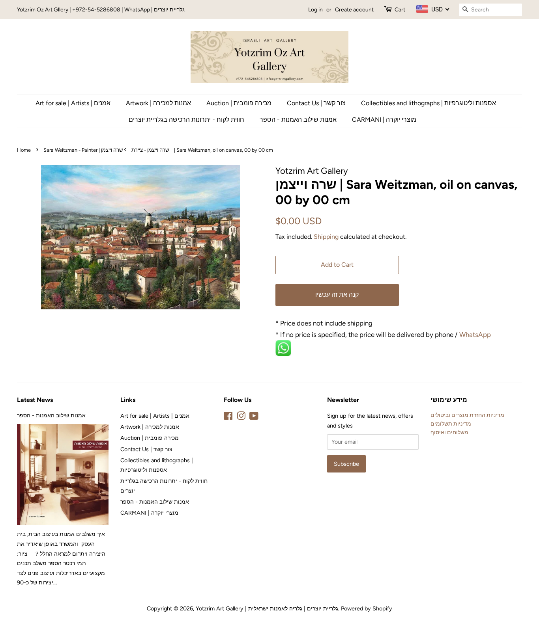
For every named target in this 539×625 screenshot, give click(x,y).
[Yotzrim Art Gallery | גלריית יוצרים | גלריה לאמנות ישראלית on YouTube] (253, 417)
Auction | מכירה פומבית (238, 103)
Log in (315, 9)
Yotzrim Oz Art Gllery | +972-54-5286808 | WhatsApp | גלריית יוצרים (101, 9)
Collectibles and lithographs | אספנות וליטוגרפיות (428, 103)
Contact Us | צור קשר (316, 103)
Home (24, 150)
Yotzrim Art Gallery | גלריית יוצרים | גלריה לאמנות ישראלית (267, 608)
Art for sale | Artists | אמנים (73, 103)
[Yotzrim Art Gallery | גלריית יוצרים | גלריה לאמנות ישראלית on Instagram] (241, 417)
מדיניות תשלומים (450, 423)
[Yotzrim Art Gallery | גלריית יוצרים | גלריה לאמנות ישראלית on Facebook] (228, 417)
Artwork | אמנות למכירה (158, 103)
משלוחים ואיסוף (449, 432)
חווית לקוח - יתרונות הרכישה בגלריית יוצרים (186, 119)
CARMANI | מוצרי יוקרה (384, 119)
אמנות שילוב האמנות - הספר (298, 119)
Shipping (326, 236)
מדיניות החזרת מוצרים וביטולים (467, 415)
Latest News (35, 400)
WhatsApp (475, 335)
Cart (400, 9)
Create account (354, 9)
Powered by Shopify (366, 608)
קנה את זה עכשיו (337, 294)
